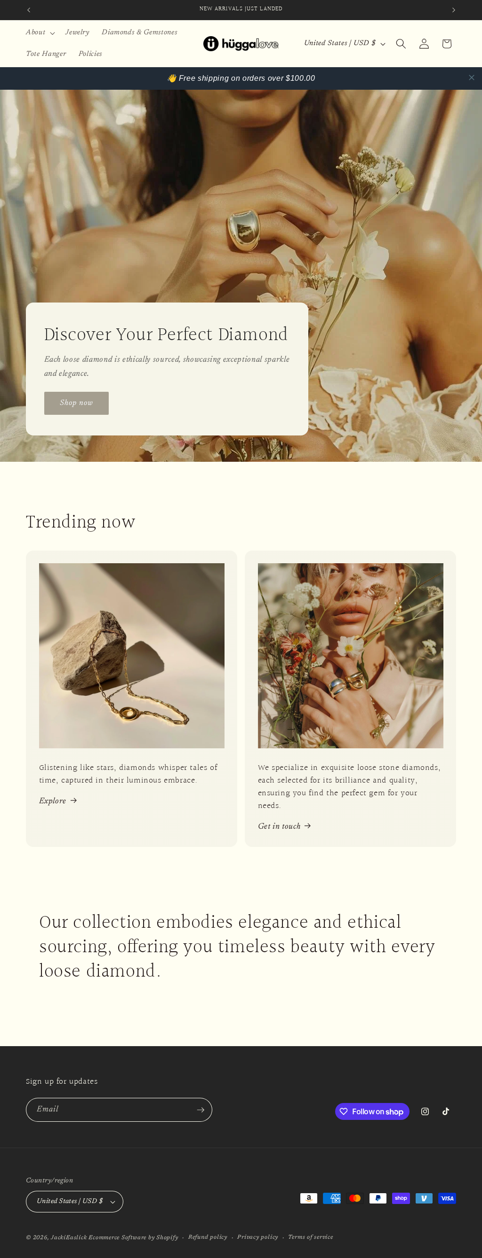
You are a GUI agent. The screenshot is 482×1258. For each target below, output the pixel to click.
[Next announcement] (453, 10)
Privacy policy (257, 1237)
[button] (39, 33)
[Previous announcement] (28, 10)
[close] (471, 77)
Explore (53, 801)
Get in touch (279, 827)
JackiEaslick (69, 1238)
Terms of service (310, 1237)
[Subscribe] (200, 1110)
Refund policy (207, 1237)
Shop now (77, 403)
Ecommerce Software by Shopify (133, 1238)
